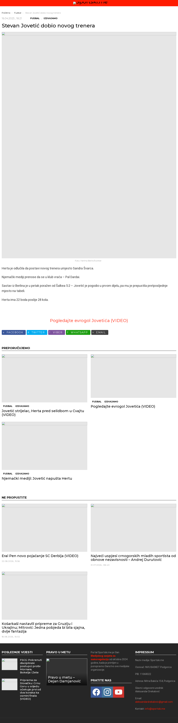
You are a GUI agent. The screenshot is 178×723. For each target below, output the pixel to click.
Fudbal (8, 406)
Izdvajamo (22, 406)
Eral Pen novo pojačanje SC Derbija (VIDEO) (40, 556)
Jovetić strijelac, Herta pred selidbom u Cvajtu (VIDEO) (43, 413)
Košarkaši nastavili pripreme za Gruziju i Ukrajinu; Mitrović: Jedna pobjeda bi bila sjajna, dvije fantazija (43, 627)
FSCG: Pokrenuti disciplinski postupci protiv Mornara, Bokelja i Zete (31, 666)
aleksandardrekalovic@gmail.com (154, 701)
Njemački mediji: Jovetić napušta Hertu (37, 478)
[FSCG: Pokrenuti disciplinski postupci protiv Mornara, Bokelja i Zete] (9, 664)
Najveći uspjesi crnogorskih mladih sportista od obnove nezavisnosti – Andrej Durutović (133, 558)
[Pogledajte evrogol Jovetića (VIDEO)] (133, 376)
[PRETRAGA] (174, 3)
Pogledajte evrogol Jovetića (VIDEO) (89, 320)
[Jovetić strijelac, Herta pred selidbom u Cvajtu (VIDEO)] (44, 378)
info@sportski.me (155, 708)
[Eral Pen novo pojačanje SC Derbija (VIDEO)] (44, 528)
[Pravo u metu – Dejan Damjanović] (66, 672)
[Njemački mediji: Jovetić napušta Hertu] (44, 446)
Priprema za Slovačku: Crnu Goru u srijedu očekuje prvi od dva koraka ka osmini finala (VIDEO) (30, 689)
